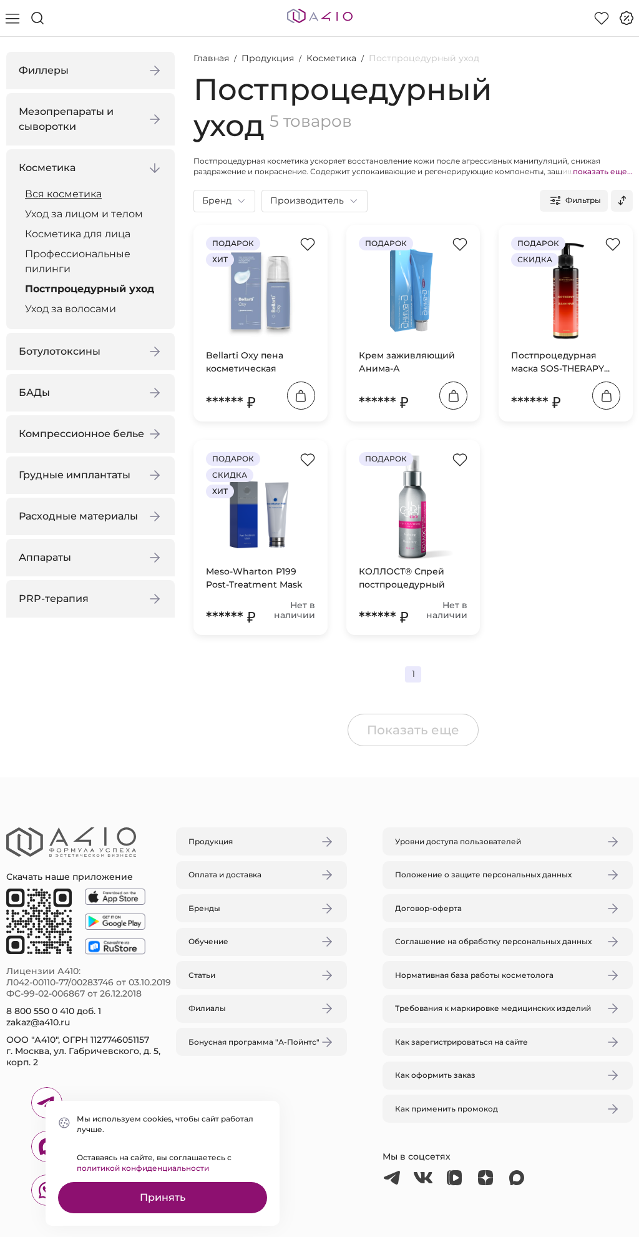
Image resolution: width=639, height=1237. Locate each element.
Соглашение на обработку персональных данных (493, 941)
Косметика (331, 58)
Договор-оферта (428, 908)
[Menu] (12, 18)
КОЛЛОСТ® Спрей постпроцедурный (402, 578)
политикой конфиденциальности (143, 1168)
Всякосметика (63, 194)
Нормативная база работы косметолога (474, 975)
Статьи (201, 975)
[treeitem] (93, 194)
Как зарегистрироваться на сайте (461, 1042)
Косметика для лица (77, 234)
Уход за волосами (70, 309)
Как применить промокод (446, 1108)
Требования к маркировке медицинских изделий (493, 1008)
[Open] (464, 559)
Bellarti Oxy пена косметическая (244, 362)
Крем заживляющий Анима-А (407, 362)
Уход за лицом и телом (84, 214)
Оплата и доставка (224, 874)
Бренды (204, 908)
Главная (211, 58)
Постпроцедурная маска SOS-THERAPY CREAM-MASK (557, 362)
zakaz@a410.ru (38, 1022)
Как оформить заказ (435, 1075)
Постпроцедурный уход (89, 289)
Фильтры (583, 200)
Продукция (267, 58)
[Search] (37, 18)
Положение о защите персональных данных (483, 874)
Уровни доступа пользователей (458, 841)
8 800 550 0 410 (40, 1011)
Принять (162, 1197)
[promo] (626, 18)
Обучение (208, 941)
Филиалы (207, 1008)
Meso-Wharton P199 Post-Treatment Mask (254, 578)
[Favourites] (601, 18)
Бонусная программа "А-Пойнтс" (254, 1042)
